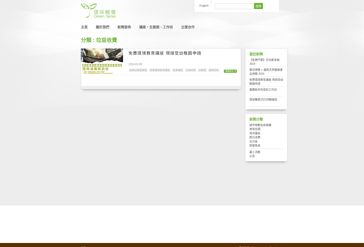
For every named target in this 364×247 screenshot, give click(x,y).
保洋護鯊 (254, 133)
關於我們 (102, 27)
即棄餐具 (254, 145)
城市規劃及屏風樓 (260, 125)
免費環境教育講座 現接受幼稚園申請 (164, 53)
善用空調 (254, 129)
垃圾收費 (191, 70)
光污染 (253, 141)
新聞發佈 (124, 27)
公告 (252, 156)
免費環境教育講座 (160, 70)
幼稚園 (202, 70)
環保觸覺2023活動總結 (263, 99)
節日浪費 (254, 137)
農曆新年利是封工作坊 (263, 89)
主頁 (84, 27)
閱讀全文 (229, 71)
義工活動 (254, 152)
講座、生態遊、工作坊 (156, 27)
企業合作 (188, 27)
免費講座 (178, 70)
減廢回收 (214, 70)
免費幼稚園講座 (138, 70)
